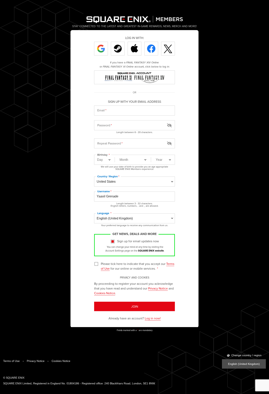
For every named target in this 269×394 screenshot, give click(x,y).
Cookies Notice (104, 293)
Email (101, 110)
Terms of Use (11, 361)
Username (103, 191)
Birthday (102, 155)
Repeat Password (109, 143)
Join (134, 306)
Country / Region (107, 176)
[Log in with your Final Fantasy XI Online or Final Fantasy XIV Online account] (134, 77)
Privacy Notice (158, 288)
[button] (169, 125)
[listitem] (101, 48)
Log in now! (153, 318)
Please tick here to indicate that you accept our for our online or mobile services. (137, 266)
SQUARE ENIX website (151, 250)
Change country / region (246, 355)
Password (103, 125)
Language (103, 213)
